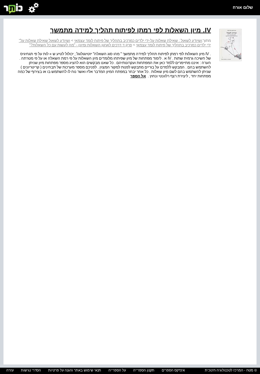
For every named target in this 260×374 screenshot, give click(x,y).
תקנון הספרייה (143, 370)
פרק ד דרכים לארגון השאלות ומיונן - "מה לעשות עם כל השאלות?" (80, 45)
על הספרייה (117, 370)
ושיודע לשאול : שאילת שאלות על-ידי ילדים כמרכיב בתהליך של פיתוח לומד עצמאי (138, 40)
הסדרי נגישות (31, 370)
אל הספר (138, 76)
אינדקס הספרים (173, 370)
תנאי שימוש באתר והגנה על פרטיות (74, 370)
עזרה (10, 370)
